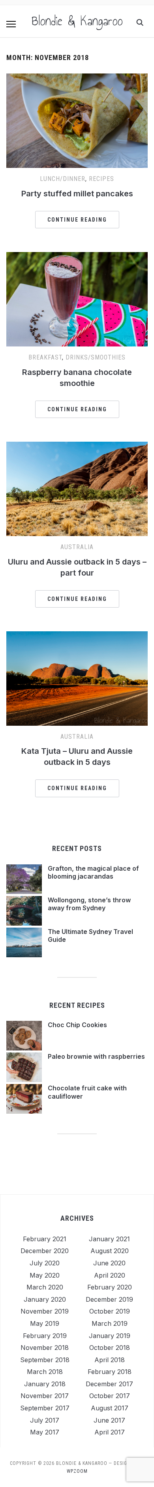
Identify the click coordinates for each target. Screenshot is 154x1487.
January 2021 (109, 1239)
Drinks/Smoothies (96, 357)
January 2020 (45, 1299)
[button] (11, 24)
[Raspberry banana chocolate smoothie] (77, 257)
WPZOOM (77, 1471)
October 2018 (109, 1347)
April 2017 (109, 1432)
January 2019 (109, 1336)
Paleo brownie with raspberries (96, 1056)
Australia (77, 547)
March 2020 (44, 1287)
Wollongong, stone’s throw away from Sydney (89, 904)
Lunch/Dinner (62, 179)
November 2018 (45, 1347)
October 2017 (109, 1396)
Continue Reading (77, 219)
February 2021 (44, 1239)
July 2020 (45, 1263)
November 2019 (45, 1311)
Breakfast (45, 357)
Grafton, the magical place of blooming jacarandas (93, 872)
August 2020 (109, 1251)
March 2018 (45, 1372)
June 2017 (109, 1420)
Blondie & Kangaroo (77, 21)
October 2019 (109, 1311)
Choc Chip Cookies (77, 1025)
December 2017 (109, 1384)
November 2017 (45, 1396)
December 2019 (109, 1299)
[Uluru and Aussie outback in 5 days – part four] (77, 446)
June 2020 (109, 1263)
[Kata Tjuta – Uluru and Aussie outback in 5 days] (77, 636)
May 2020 (45, 1275)
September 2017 (44, 1408)
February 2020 (109, 1287)
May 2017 (44, 1432)
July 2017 (44, 1420)
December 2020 (45, 1251)
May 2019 (44, 1323)
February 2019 (45, 1336)
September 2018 (44, 1360)
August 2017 (109, 1408)
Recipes (101, 179)
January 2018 (45, 1384)
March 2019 (110, 1323)
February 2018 (109, 1372)
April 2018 (109, 1360)
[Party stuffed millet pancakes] (77, 78)
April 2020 (109, 1275)
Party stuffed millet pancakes (77, 193)
